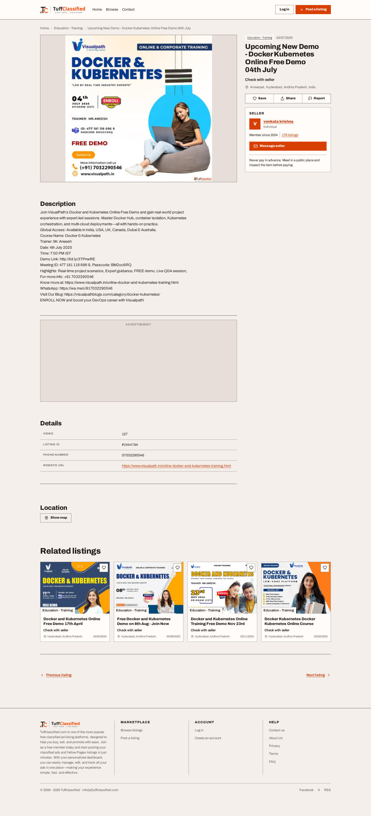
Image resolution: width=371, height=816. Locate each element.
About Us (276, 738)
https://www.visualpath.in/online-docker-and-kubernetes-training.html (176, 466)
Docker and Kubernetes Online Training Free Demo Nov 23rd (219, 621)
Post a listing (130, 738)
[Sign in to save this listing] (103, 567)
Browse (112, 9)
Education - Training (259, 37)
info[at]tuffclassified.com (100, 790)
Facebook (306, 790)
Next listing (315, 675)
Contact (128, 9)
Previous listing (58, 675)
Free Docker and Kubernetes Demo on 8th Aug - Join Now (144, 621)
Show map (58, 517)
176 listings (290, 135)
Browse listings (132, 730)
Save (262, 98)
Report (319, 98)
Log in (284, 9)
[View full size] (138, 108)
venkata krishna (278, 121)
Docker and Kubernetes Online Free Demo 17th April (71, 621)
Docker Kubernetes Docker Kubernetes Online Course (289, 621)
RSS (327, 790)
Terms (273, 754)
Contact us (277, 730)
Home (97, 9)
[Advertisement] (138, 363)
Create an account (208, 738)
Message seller (272, 146)
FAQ (272, 762)
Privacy (274, 746)
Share (291, 98)
